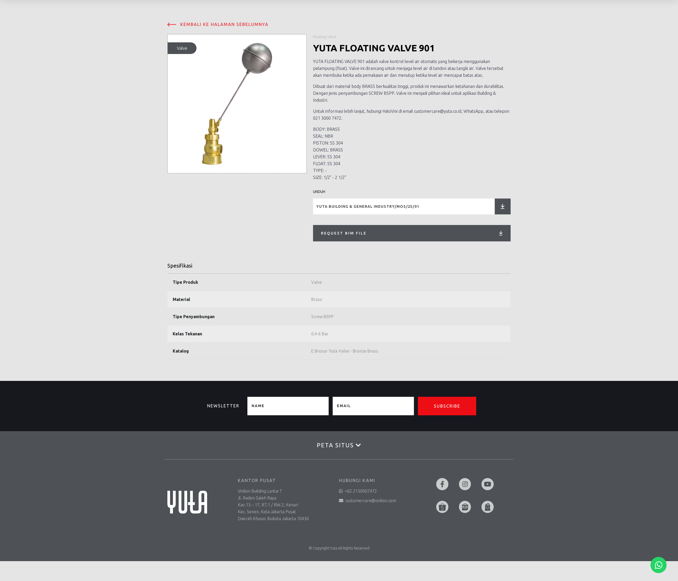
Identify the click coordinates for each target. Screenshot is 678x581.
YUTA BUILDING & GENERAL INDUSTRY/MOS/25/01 (367, 206)
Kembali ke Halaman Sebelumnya (224, 24)
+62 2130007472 (361, 491)
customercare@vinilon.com (370, 500)
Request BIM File (344, 233)
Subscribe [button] (447, 406)
